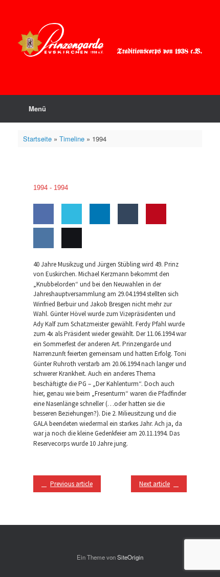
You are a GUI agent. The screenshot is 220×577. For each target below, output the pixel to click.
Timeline (71, 138)
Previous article (71, 483)
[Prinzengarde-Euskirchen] (110, 40)
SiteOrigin (130, 557)
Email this (69, 267)
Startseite (37, 138)
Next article (154, 483)
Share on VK (41, 267)
